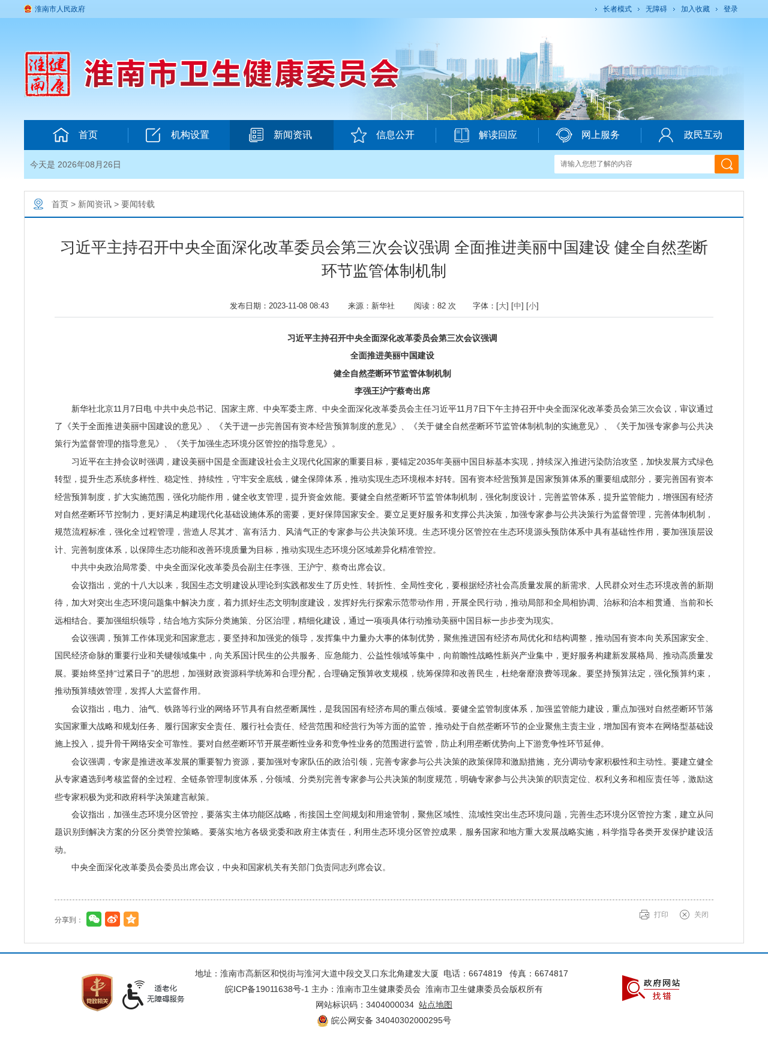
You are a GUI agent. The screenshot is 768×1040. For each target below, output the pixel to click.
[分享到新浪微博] (112, 919)
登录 (731, 9)
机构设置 (190, 135)
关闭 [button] (701, 914)
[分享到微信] (93, 919)
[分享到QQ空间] (131, 919)
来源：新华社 (376, 305)
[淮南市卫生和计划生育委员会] (252, 73)
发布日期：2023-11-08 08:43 (284, 305)
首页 (88, 135)
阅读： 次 (438, 305)
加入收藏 (695, 9)
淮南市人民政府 (60, 9)
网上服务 (600, 135)
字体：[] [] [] (506, 305)
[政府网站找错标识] (651, 987)
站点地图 (435, 1004)
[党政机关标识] (97, 991)
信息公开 (395, 135)
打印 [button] (661, 914)
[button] (616, 9)
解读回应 (498, 135)
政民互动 (703, 135)
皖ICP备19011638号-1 (267, 989)
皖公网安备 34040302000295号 (390, 1020)
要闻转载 (138, 204)
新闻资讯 (293, 135)
